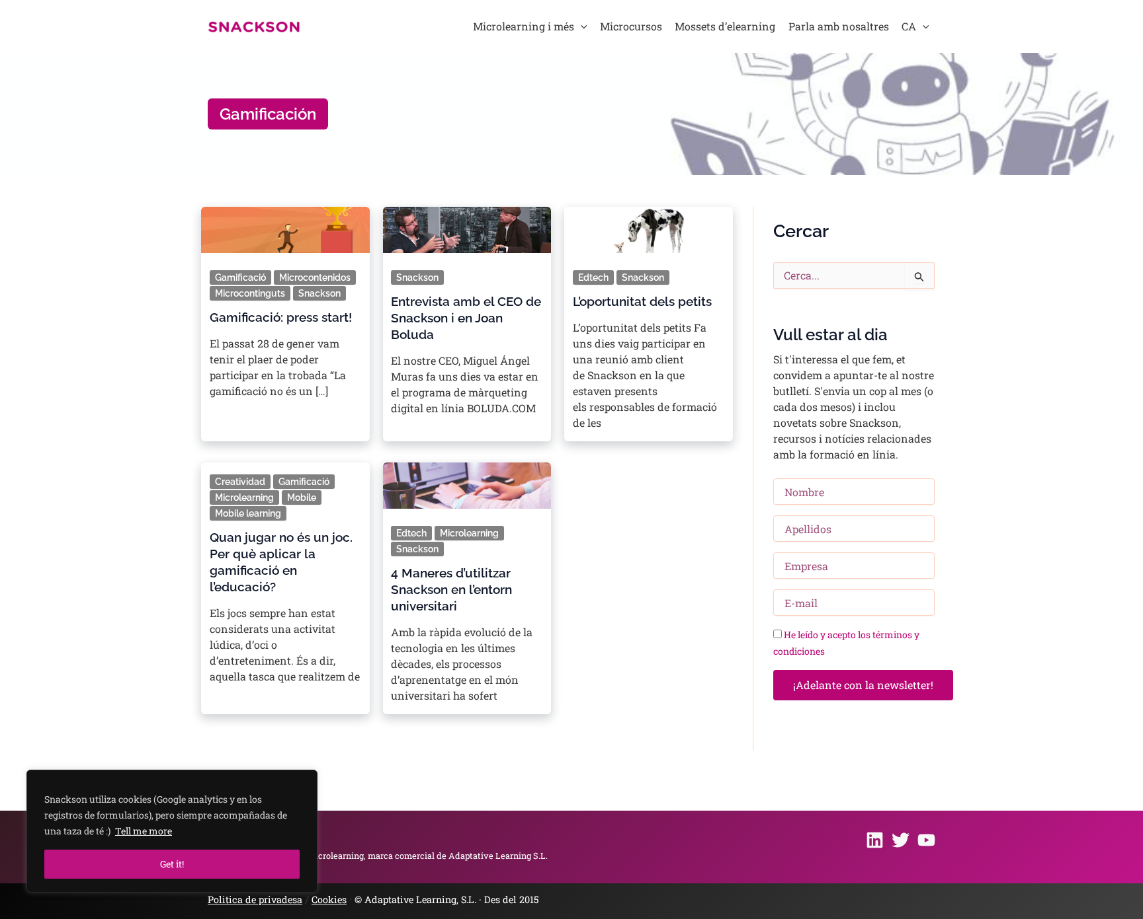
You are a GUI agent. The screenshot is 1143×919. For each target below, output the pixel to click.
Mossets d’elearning (725, 26)
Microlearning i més (523, 26)
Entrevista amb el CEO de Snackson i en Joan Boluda (466, 318)
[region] (172, 831)
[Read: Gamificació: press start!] (285, 226)
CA (909, 26)
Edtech (593, 277)
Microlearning (244, 497)
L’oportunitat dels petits (642, 301)
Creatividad (240, 481)
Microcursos (631, 26)
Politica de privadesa (255, 899)
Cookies (329, 899)
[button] (580, 26)
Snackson (319, 293)
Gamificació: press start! (281, 317)
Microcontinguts (250, 293)
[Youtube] (926, 840)
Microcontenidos (315, 277)
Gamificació (240, 277)
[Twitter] (901, 840)
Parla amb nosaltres (838, 26)
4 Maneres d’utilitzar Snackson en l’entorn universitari (451, 589)
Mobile (301, 497)
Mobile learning (248, 513)
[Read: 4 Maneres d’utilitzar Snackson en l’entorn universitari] (466, 481)
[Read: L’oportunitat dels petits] (648, 226)
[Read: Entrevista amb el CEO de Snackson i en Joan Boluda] (466, 226)
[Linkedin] (875, 840)
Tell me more (143, 831)
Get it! (172, 864)
